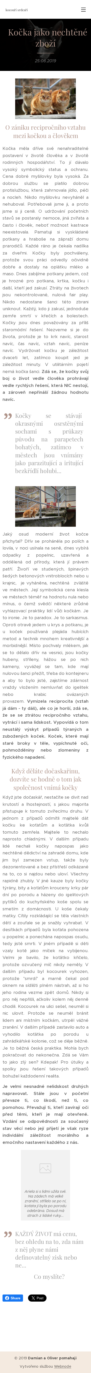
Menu (83, 9)
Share (15, 1298)
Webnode (62, 1366)
